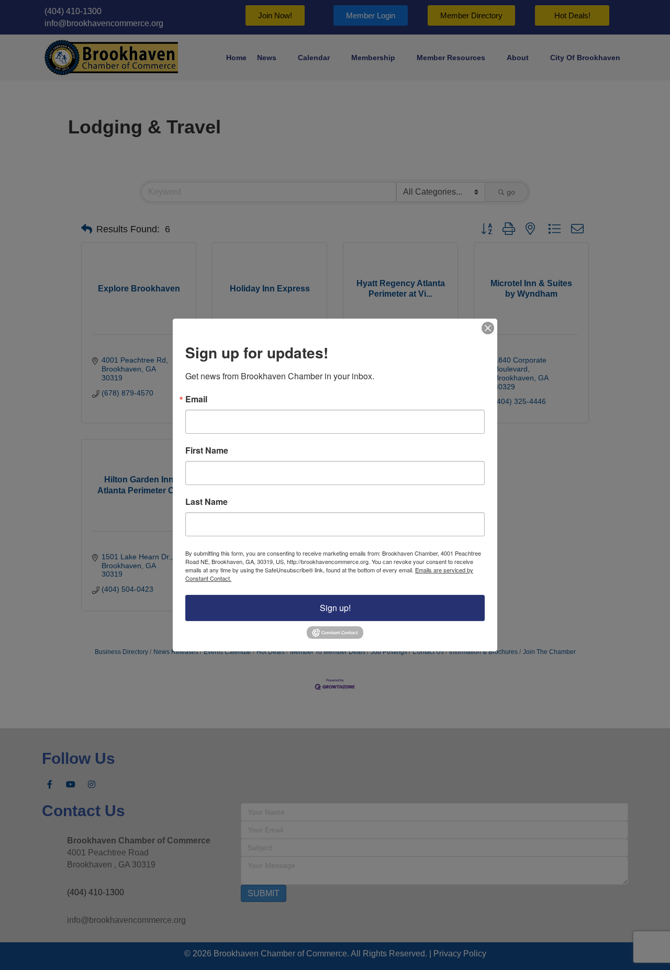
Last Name (206, 502)
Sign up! (335, 608)
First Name (206, 451)
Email (196, 400)
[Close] (488, 328)
